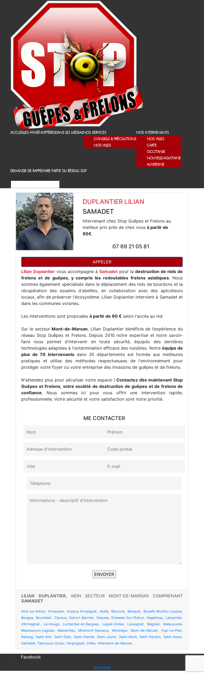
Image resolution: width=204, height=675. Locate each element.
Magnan (153, 624)
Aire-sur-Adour (33, 611)
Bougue (27, 618)
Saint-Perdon (149, 637)
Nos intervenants (152, 133)
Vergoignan (75, 643)
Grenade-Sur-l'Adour (127, 618)
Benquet (134, 611)
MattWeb (102, 667)
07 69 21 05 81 (130, 246)
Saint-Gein (62, 637)
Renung (27, 637)
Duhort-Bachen (81, 618)
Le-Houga (51, 624)
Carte (152, 145)
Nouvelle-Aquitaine (164, 158)
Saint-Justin (106, 637)
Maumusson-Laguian (37, 630)
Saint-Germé (84, 637)
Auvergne (155, 164)
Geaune (102, 618)
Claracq (60, 618)
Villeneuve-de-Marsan (114, 643)
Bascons (118, 611)
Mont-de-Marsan (144, 630)
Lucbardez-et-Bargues (81, 624)
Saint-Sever (172, 637)
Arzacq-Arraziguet (82, 611)
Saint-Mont (128, 637)
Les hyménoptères (39, 133)
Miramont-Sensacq (93, 630)
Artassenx (56, 611)
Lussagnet (135, 624)
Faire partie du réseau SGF (64, 171)
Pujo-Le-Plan (171, 630)
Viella (91, 643)
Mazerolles (66, 630)
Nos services (94, 133)
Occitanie (156, 152)
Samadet (28, 643)
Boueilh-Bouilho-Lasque (162, 611)
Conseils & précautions (115, 139)
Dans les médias (69, 133)
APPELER (102, 262)
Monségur (120, 630)
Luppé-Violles (113, 624)
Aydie (104, 611)
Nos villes (102, 145)
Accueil (17, 133)
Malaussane (172, 624)
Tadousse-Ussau (50, 643)
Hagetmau (155, 618)
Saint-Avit (44, 637)
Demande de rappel (26, 171)
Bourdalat (43, 618)
